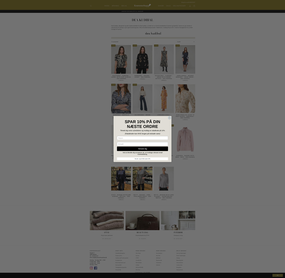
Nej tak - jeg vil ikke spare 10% (142, 158)
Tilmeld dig (142, 149)
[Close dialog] (169, 118)
